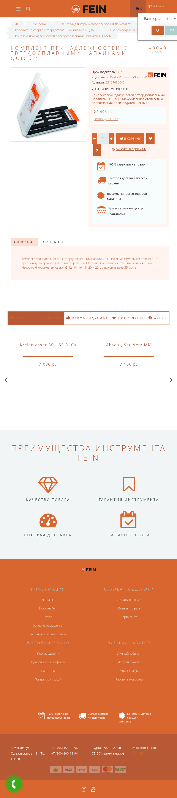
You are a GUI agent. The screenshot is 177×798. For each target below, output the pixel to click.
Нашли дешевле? (106, 119)
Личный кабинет (129, 653)
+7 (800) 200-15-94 (64, 753)
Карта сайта (129, 617)
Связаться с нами (129, 600)
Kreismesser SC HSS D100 (48, 344)
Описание (24, 242)
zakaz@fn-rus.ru (144, 748)
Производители (48, 653)
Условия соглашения (48, 625)
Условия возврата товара (48, 634)
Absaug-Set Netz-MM (129, 344)
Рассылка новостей (129, 679)
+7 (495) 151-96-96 (64, 748)
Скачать (48, 617)
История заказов (129, 662)
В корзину (132, 138)
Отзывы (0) (52, 242)
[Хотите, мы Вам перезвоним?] (14, 784)
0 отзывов (156, 51)
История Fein (48, 608)
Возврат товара (129, 608)
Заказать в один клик (131, 149)
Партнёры (48, 671)
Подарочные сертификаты (48, 662)
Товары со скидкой (48, 679)
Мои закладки (129, 671)
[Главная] (16, 24)
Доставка (48, 600)
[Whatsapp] (134, 753)
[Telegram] (141, 754)
